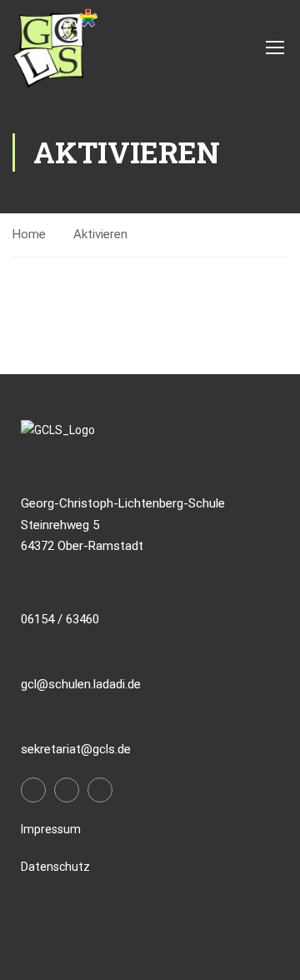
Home (29, 234)
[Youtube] (100, 790)
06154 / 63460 (60, 619)
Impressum (51, 829)
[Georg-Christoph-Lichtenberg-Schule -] (55, 46)
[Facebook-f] (33, 790)
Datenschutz (55, 866)
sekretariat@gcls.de (76, 749)
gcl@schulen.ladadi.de (81, 684)
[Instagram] (66, 790)
